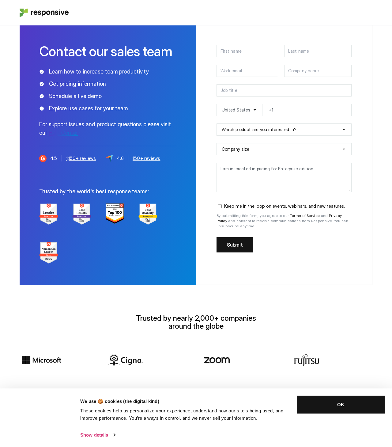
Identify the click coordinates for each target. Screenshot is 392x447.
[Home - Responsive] (44, 12)
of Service (311, 215)
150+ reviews (146, 158)
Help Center (63, 133)
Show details (94, 435)
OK (340, 404)
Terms (296, 215)
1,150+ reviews (81, 158)
